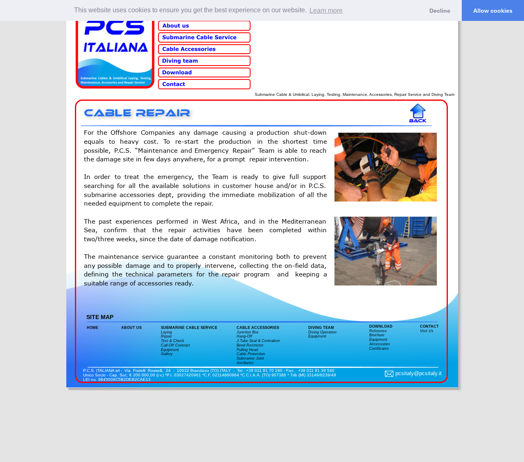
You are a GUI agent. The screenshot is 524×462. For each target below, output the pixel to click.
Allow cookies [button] (493, 10)
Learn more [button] (326, 10)
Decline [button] (439, 10)
